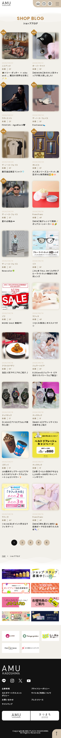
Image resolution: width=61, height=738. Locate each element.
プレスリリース (37, 699)
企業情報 (6, 688)
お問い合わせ (7, 699)
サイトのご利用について (41, 693)
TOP (4, 556)
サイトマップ (7, 704)
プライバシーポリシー (40, 688)
